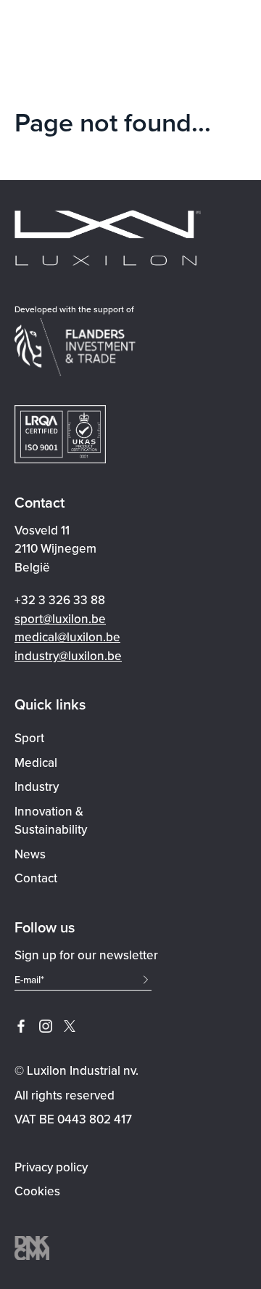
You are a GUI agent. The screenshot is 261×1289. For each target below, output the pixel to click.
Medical (35, 762)
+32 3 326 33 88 (59, 600)
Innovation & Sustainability (50, 820)
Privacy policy (51, 1167)
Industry (36, 786)
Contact (35, 878)
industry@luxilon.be (68, 655)
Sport (29, 738)
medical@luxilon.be (67, 637)
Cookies (37, 1191)
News (30, 854)
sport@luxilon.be (60, 618)
